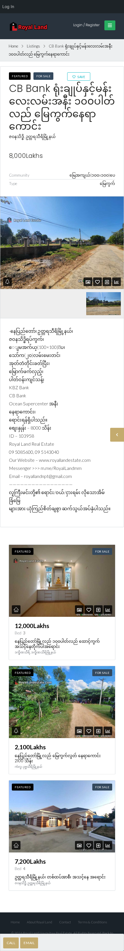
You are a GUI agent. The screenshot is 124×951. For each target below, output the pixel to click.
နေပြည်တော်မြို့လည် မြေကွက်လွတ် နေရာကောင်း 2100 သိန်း (58, 758)
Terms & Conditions (92, 922)
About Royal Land (39, 922)
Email (29, 943)
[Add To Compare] (107, 282)
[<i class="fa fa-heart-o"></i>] (97, 282)
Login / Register (86, 24)
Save (81, 77)
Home (13, 46)
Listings (33, 46)
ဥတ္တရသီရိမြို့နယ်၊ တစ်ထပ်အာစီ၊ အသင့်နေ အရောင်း (60, 877)
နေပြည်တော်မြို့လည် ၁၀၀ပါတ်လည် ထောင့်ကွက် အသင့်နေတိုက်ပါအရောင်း (57, 643)
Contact (65, 922)
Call (11, 943)
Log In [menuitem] (8, 6)
